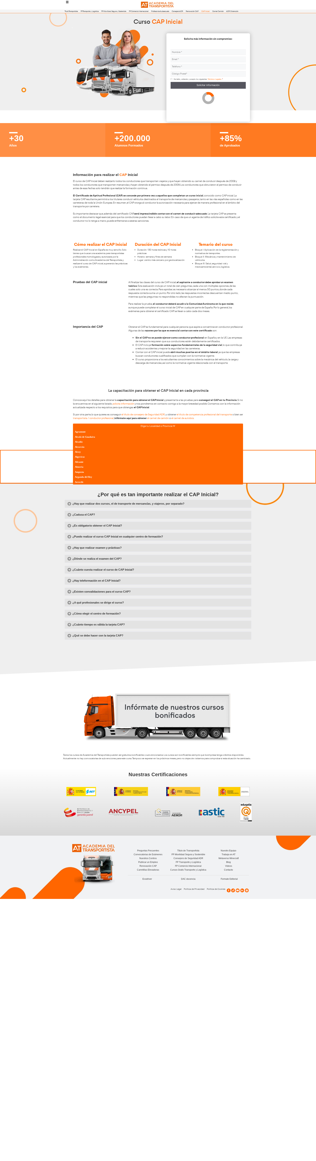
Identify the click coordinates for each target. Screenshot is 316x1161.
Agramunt (80, 431)
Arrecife (79, 482)
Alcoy (78, 451)
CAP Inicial (205, 11)
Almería (79, 466)
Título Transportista (71, 11)
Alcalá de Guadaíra (85, 436)
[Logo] (158, 4)
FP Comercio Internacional (138, 11)
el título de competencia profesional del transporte (204, 414)
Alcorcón (79, 447)
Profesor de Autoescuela (160, 11)
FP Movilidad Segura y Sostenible (113, 11)
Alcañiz (79, 441)
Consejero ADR (177, 11)
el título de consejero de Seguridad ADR (143, 414)
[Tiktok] (233, 890)
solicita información (123, 403)
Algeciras (80, 456)
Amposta (79, 472)
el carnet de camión (158, 418)
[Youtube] (238, 890)
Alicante (79, 462)
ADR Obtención (232, 11)
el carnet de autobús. (182, 418)
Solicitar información (208, 85)
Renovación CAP (192, 11)
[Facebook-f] (229, 890)
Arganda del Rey (83, 477)
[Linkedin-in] (242, 890)
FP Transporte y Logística (90, 11)
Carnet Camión (218, 11)
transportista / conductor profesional (93, 418)
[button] (158, 504)
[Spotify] (247, 890)
